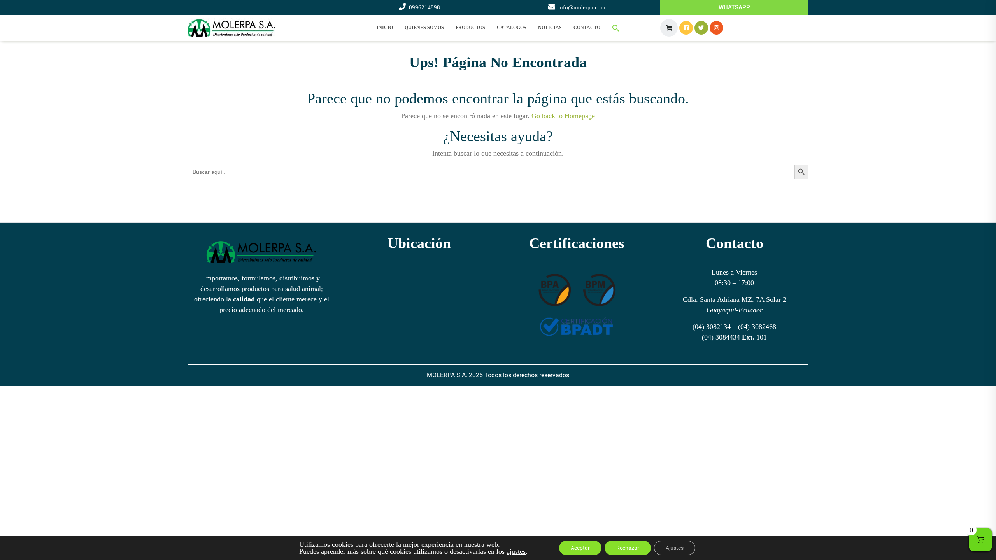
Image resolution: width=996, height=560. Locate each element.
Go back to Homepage (563, 116)
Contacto (586, 27)
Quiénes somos (424, 27)
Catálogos (511, 27)
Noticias (550, 27)
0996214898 (424, 7)
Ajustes (675, 548)
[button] (616, 28)
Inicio (385, 27)
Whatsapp (734, 7)
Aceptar (580, 548)
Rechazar (627, 548)
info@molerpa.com (581, 7)
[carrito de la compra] (669, 28)
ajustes (516, 551)
